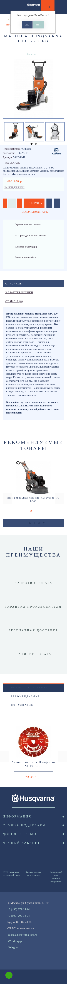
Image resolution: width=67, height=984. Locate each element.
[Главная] (4, 19)
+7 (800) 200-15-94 (18, 915)
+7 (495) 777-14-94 (18, 909)
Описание (13, 283)
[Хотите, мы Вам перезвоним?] (9, 975)
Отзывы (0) (14, 301)
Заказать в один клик (35, 212)
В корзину (35, 203)
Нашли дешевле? (14, 187)
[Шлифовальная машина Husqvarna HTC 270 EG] (33, 88)
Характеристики (19, 292)
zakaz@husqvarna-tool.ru (22, 934)
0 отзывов (32, 54)
